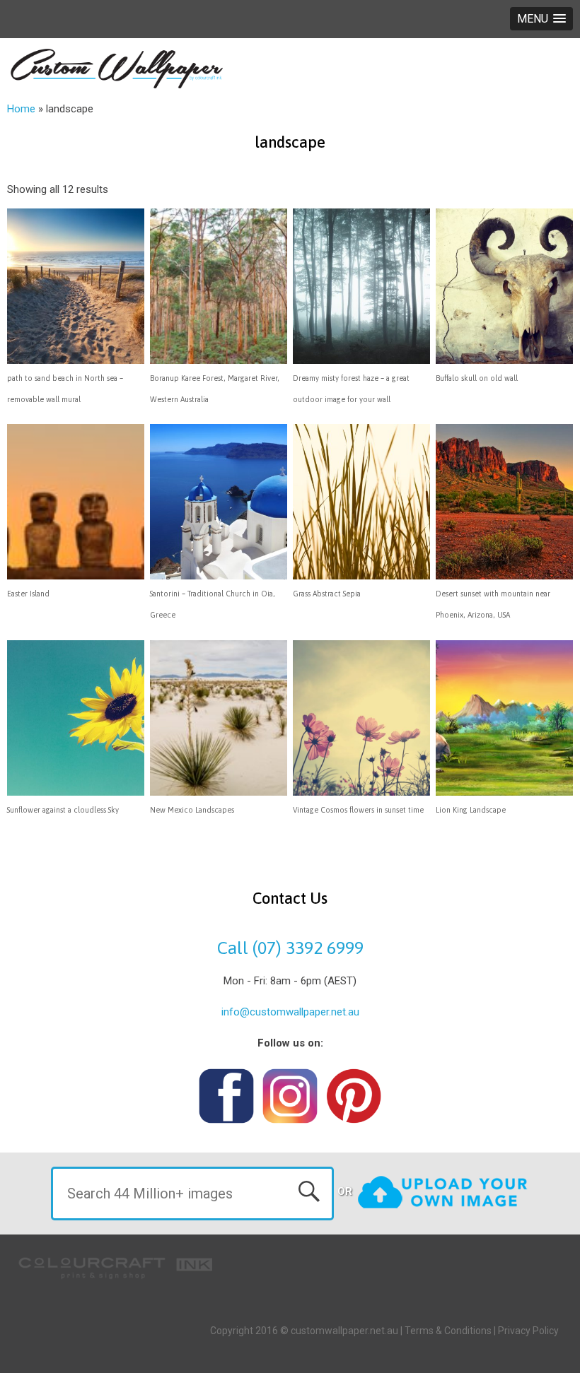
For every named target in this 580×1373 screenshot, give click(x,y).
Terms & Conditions (448, 1330)
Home (21, 108)
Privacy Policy (528, 1330)
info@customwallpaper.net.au (290, 1012)
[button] (541, 18)
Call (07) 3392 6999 (290, 947)
